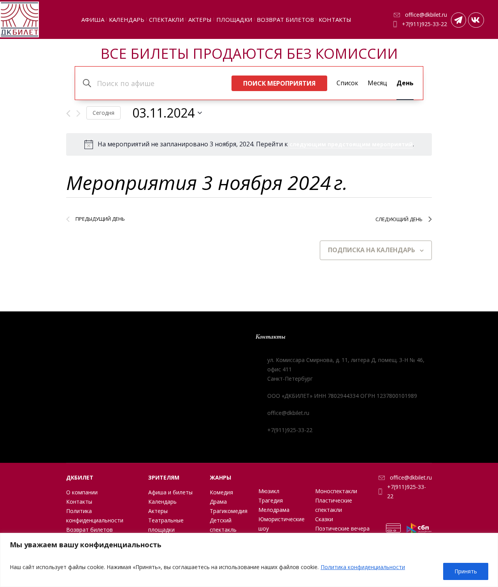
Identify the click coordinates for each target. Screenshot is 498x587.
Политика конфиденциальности (363, 567)
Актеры (158, 511)
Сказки (324, 519)
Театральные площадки (166, 525)
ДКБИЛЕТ (79, 477)
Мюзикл (268, 491)
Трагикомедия (228, 511)
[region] (249, 560)
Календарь (162, 501)
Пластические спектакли (333, 505)
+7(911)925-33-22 (424, 24)
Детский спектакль (223, 525)
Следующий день (399, 219)
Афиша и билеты (170, 492)
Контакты (79, 501)
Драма (218, 501)
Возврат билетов (89, 529)
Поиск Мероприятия (279, 83)
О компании (82, 492)
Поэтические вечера (342, 528)
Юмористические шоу (281, 523)
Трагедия (270, 500)
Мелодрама (273, 509)
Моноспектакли (336, 491)
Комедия (221, 492)
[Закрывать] (489, 539)
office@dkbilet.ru (426, 14)
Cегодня (103, 112)
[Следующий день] (78, 113)
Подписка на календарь (371, 250)
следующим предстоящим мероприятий (351, 144)
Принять (465, 571)
